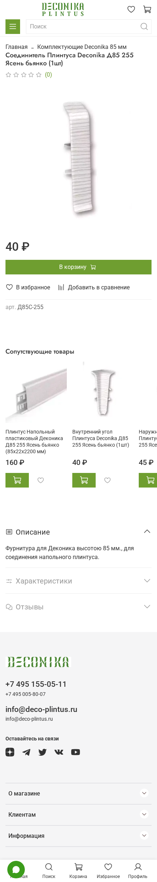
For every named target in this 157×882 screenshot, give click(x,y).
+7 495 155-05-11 (36, 684)
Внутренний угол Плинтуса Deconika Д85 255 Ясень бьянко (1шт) (100, 438)
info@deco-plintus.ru (41, 709)
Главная (16, 46)
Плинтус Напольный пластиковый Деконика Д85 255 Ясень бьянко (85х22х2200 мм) (34, 442)
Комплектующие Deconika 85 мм (82, 46)
